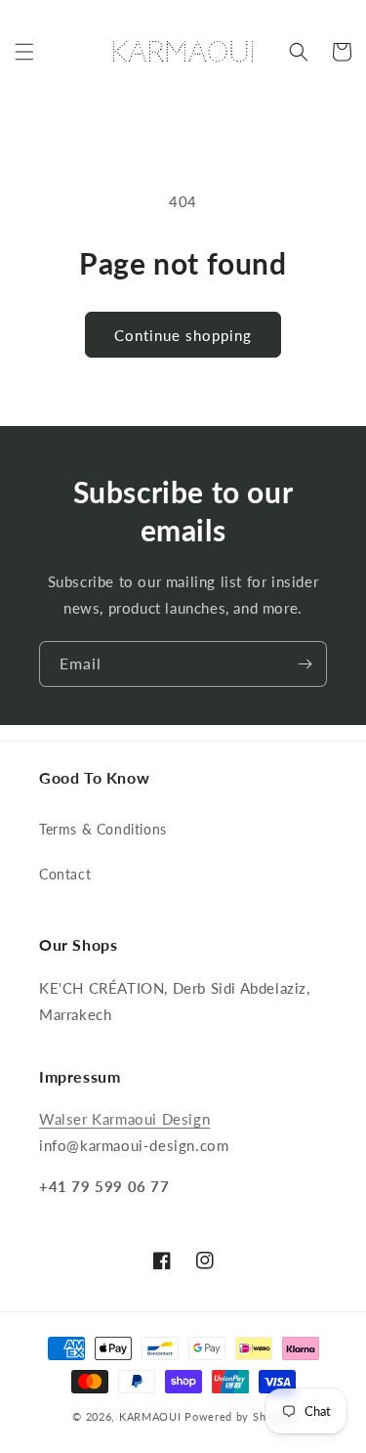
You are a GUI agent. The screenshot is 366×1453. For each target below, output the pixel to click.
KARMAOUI (150, 1416)
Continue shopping (183, 335)
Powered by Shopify (239, 1416)
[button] (24, 51)
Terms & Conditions (103, 829)
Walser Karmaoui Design (124, 1119)
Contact (65, 874)
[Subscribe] (304, 664)
